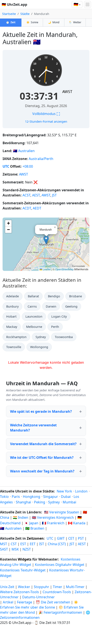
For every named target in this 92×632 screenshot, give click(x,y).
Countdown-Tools (57, 592)
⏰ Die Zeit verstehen (53, 602)
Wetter (75, 22)
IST (41, 544)
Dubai (66, 496)
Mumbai (69, 502)
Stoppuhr (41, 586)
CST (14, 544)
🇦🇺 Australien (11, 528)
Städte (25, 14)
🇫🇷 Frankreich (53, 523)
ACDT (26, 208)
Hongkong (31, 496)
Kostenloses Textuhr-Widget (23, 570)
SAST (4, 549)
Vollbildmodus (46, 113)
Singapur (50, 496)
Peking (39, 502)
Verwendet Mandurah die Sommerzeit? (43, 444)
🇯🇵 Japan (31, 523)
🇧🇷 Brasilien (34, 528)
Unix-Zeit (7, 586)
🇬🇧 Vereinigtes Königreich (53, 517)
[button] (46, 239)
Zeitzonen (35, 538)
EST (23, 544)
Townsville (13, 347)
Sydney (41, 337)
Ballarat (33, 296)
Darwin (51, 306)
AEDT (37, 208)
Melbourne (34, 327)
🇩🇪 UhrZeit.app (14, 4)
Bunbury (12, 306)
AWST (67, 91)
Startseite (9, 14)
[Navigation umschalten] (87, 4)
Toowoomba (64, 337)
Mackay (11, 327)
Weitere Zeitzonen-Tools (20, 592)
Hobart (11, 316)
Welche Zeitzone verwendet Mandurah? (33, 428)
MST (3, 544)
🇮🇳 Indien (20, 517)
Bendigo (54, 296)
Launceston (33, 316)
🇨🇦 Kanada (76, 523)
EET (33, 544)
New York (64, 491)
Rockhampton (16, 337)
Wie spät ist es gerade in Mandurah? (41, 411)
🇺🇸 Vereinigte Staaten (61, 512)
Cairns (32, 306)
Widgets (24, 559)
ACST (26, 195)
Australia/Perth (41, 158)
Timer (57, 586)
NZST (26, 549)
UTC (6, 166)
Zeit (10, 22)
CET (71, 538)
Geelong (71, 306)
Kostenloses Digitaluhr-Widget (59, 564)
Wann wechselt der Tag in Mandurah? (42, 471)
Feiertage (24, 602)
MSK (15, 549)
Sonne (32, 22)
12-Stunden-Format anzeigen (46, 121)
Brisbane (75, 296)
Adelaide (12, 296)
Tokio (4, 496)
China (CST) (57, 544)
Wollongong (39, 347)
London (81, 491)
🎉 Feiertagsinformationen (60, 612)
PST (81, 538)
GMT (61, 538)
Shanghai (23, 502)
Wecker (24, 586)
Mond (53, 22)
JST (54, 195)
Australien (26, 150)
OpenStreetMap (64, 269)
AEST (36, 195)
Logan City (59, 316)
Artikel (8, 602)
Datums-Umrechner (38, 597)
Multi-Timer (75, 586)
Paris (16, 496)
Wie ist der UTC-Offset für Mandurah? (42, 457)
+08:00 (27, 166)
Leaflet (46, 269)
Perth (55, 327)
